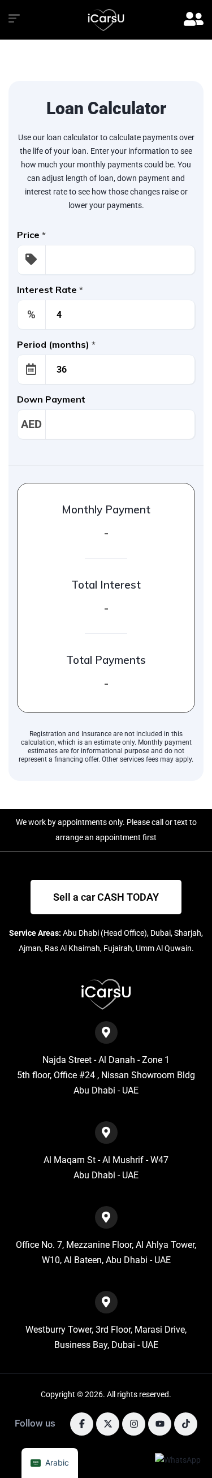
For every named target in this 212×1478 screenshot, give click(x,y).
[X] (107, 1424)
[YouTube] (159, 1424)
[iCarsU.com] (106, 20)
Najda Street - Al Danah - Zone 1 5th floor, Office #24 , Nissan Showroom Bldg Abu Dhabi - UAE (106, 1075)
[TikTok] (185, 1424)
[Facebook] (81, 1424)
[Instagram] (133, 1424)
